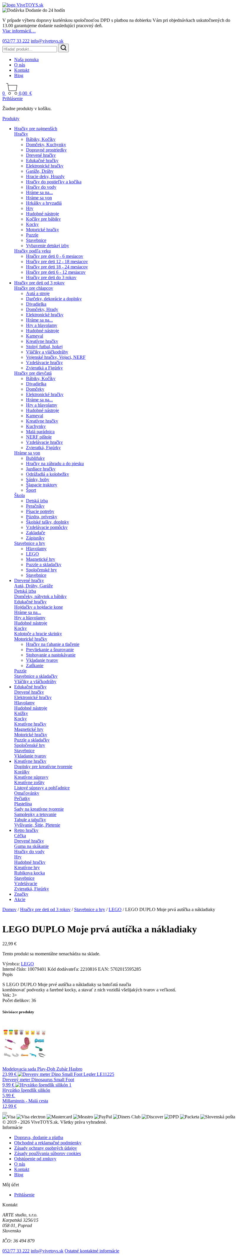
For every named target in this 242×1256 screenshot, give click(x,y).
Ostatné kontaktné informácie (92, 1250)
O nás (19, 64)
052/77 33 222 (16, 40)
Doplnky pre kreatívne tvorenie (43, 766)
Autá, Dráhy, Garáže (33, 585)
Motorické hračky (42, 229)
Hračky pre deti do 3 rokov (51, 277)
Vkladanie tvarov (42, 660)
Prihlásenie (12, 98)
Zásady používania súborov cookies (47, 1153)
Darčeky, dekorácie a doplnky (54, 298)
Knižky (21, 713)
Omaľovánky (26, 793)
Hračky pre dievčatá (33, 373)
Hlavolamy (36, 548)
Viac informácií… (19, 30)
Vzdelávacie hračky (44, 362)
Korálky (22, 771)
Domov (9, 909)
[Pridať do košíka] (4, 1113)
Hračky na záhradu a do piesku (55, 463)
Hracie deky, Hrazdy (45, 176)
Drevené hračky (41, 155)
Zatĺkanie (34, 665)
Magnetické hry (40, 559)
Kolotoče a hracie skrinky (38, 633)
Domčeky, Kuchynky (46, 144)
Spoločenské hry (41, 569)
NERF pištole (39, 436)
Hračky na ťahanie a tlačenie (52, 644)
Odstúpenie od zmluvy (35, 1158)
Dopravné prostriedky (46, 149)
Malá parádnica (40, 431)
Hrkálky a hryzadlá (44, 203)
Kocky (32, 224)
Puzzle (32, 234)
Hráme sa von (39, 197)
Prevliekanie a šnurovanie (50, 649)
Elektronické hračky (44, 165)
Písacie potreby (40, 511)
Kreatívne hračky (42, 341)
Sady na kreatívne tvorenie (39, 809)
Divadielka (36, 304)
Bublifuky (35, 458)
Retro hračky (26, 830)
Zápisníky (35, 537)
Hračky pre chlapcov (33, 288)
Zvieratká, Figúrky (43, 447)
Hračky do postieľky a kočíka (53, 181)
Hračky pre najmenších (35, 128)
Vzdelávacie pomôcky (47, 527)
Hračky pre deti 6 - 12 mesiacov (56, 272)
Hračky (21, 133)
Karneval (34, 335)
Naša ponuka (26, 59)
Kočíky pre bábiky (43, 218)
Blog (18, 75)
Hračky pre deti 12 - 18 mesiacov (57, 261)
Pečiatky (22, 798)
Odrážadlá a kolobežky (47, 474)
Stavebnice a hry (29, 543)
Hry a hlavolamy (41, 325)
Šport (31, 490)
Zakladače (35, 532)
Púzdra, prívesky (41, 516)
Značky (21, 894)
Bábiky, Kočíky (40, 139)
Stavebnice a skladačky (36, 676)
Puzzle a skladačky (43, 564)
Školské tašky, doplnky (47, 521)
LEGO (32, 553)
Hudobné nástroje (42, 213)
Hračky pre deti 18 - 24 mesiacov (57, 266)
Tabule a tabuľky (30, 819)
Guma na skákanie (31, 846)
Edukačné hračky (42, 160)
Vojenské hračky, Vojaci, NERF (56, 357)
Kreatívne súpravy (31, 777)
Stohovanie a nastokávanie (51, 654)
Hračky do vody (41, 187)
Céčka (20, 835)
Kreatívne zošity (29, 782)
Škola (19, 495)
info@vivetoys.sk (47, 40)
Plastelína (23, 803)
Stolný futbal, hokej (44, 346)
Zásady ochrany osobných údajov (45, 1148)
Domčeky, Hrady (42, 309)
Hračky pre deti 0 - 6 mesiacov (54, 256)
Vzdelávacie (25, 883)
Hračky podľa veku (32, 250)
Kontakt (21, 70)
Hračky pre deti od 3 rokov (39, 282)
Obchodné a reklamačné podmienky (47, 1142)
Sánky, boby (37, 479)
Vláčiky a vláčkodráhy (47, 351)
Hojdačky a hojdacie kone (38, 607)
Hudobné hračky (29, 862)
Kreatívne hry (27, 867)
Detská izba (37, 500)
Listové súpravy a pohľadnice (42, 787)
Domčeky (35, 389)
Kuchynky (36, 426)
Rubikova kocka (29, 872)
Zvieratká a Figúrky (44, 367)
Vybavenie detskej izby (47, 245)
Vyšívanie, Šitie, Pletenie (37, 824)
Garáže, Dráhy (39, 171)
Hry (29, 208)
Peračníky (35, 506)
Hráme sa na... (39, 192)
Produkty (10, 118)
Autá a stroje (38, 293)
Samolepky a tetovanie (35, 814)
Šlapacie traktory (41, 484)
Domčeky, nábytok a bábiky (40, 596)
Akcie (19, 899)
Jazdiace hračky (40, 468)
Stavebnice (36, 240)
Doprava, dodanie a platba (38, 1137)
